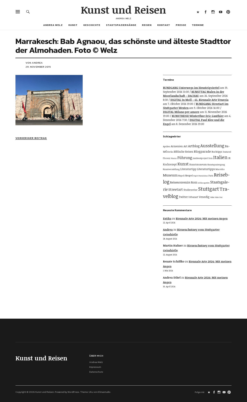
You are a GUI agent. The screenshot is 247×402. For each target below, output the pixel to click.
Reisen (147, 25)
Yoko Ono (218, 197)
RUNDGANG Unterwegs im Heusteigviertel (191, 88)
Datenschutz (96, 372)
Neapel (189, 175)
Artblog (194, 146)
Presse (181, 25)
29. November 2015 (38, 67)
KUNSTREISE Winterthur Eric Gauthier (198, 116)
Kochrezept (170, 164)
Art (185, 146)
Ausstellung (212, 146)
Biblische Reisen (183, 151)
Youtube (220, 12)
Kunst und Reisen (123, 9)
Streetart (175, 189)
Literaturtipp (188, 169)
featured (227, 151)
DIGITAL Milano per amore (181, 112)
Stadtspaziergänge (121, 25)
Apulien (166, 146)
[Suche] (28, 12)
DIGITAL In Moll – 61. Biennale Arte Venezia (199, 100)
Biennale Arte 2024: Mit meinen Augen (202, 218)
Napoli (181, 175)
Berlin (170, 151)
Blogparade (202, 151)
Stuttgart (208, 188)
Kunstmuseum (198, 164)
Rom (194, 182)
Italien (220, 157)
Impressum (95, 367)
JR (229, 158)
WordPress (73, 392)
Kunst (72, 25)
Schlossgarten (204, 183)
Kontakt (163, 25)
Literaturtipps (206, 169)
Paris (211, 175)
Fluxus (174, 158)
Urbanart (193, 197)
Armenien (177, 146)
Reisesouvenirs (180, 182)
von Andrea (34, 63)
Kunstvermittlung (171, 169)
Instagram (213, 12)
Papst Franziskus (200, 176)
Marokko (220, 169)
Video (212, 197)
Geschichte (91, 25)
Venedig (204, 197)
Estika (167, 218)
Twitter (183, 197)
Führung (184, 157)
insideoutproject (200, 158)
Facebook (205, 12)
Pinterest (228, 12)
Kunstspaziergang (216, 164)
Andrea (168, 229)
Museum (170, 175)
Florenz (166, 158)
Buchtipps (217, 151)
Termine (198, 25)
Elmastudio (104, 392)
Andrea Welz (53, 25)
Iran (211, 158)
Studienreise (190, 189)
